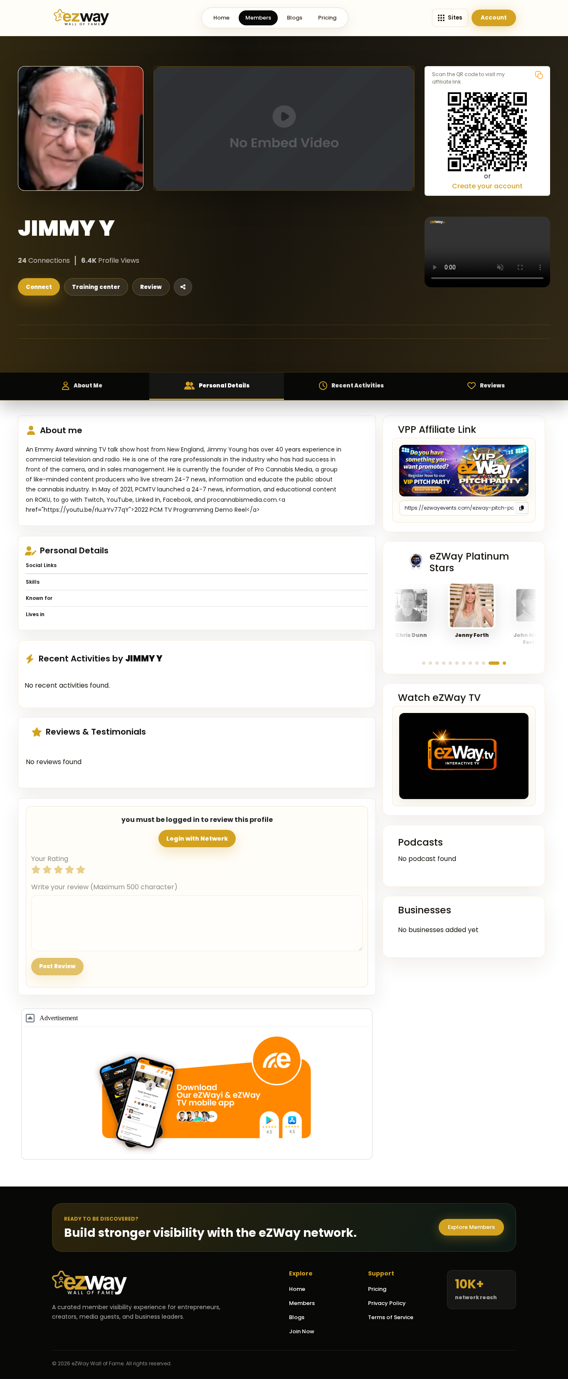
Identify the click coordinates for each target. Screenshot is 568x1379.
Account (494, 18)
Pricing (327, 18)
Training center (96, 287)
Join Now (301, 1331)
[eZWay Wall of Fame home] (81, 17)
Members (258, 18)
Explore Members (471, 1227)
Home (221, 18)
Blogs (294, 18)
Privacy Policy (387, 1303)
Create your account (487, 186)
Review (151, 287)
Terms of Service (390, 1317)
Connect (39, 287)
